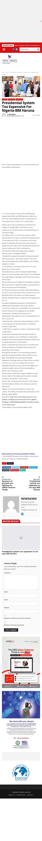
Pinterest (15, 470)
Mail (23, 470)
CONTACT (30, 795)
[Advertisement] (21, 142)
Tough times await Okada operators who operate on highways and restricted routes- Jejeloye (19, 398)
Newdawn (12, 114)
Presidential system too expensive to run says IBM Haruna (34, 485)
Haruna (10, 463)
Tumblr (6, 470)
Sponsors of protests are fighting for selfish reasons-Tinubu (9, 485)
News (7, 72)
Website (6, 608)
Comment (7, 573)
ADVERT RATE (21, 795)
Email (6, 600)
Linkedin (34, 467)
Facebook (7, 467)
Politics (19, 99)
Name (6, 592)
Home (3, 72)
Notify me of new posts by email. (14, 625)
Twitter (16, 467)
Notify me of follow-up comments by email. (17, 618)
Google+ (25, 467)
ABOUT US (11, 795)
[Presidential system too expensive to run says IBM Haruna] (21, 538)
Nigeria (11, 99)
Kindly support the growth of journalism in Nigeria (18, 454)
